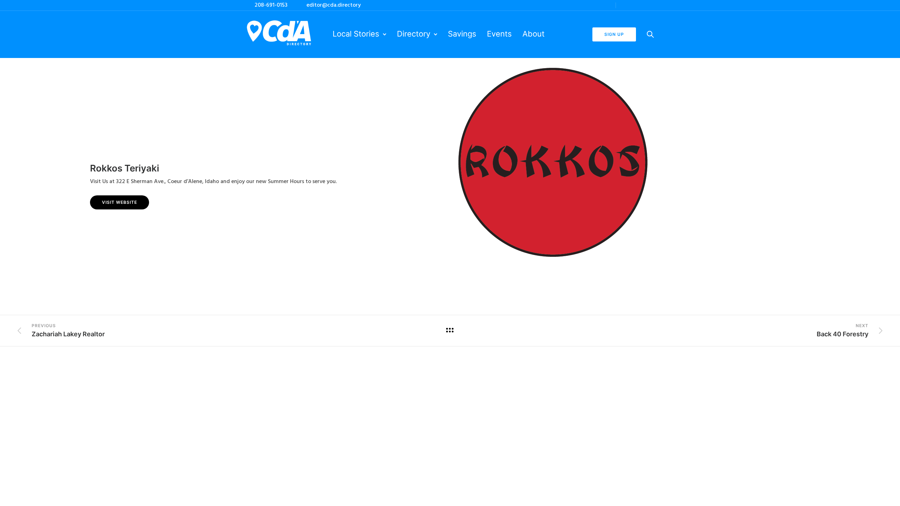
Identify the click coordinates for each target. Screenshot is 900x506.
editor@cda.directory (334, 5)
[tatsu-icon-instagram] (623, 5)
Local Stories (356, 33)
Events (499, 33)
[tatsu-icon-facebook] (633, 5)
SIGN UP (614, 34)
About (533, 33)
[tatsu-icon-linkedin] (642, 5)
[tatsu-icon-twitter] (652, 5)
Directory (413, 33)
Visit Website (119, 202)
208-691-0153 (271, 5)
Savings (462, 33)
